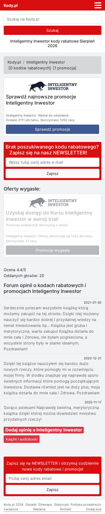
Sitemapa (45, 504)
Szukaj (52, 30)
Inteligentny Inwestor (45, 62)
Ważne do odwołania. (53, 115)
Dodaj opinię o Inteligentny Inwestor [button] (43, 429)
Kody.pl (11, 5)
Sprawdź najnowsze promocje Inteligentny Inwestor (41, 100)
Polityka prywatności (86, 504)
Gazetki (31, 504)
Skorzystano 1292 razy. (57, 120)
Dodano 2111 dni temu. (22, 120)
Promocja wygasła (53, 250)
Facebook (11, 509)
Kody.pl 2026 (13, 504)
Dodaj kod (93, 509)
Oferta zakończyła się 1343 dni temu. (65, 236)
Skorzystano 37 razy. (21, 241)
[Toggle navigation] (97, 5)
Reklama (39, 509)
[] (30, 67)
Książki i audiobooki (21, 439)
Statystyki (61, 504)
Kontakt (65, 509)
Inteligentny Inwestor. (21, 115)
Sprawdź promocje (52, 129)
